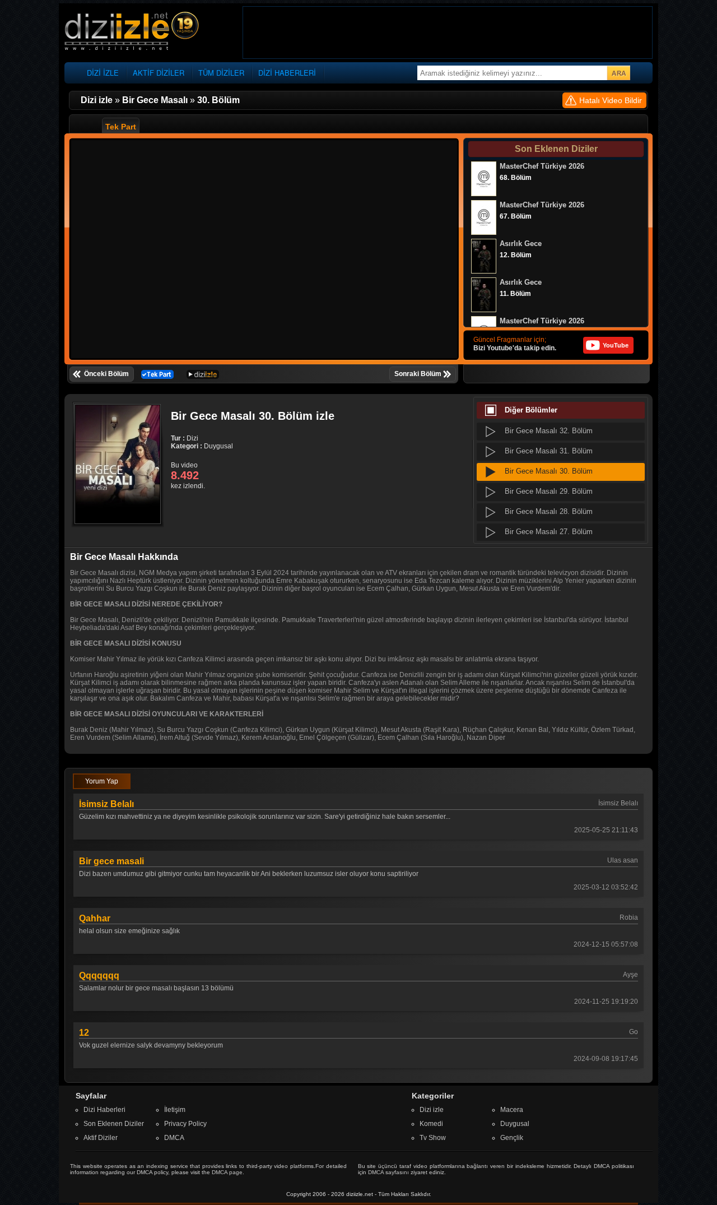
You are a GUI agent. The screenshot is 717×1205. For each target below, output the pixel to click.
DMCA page (227, 1172)
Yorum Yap (101, 781)
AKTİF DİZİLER (158, 72)
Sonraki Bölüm (417, 374)
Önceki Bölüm (106, 374)
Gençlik (511, 1138)
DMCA (174, 1138)
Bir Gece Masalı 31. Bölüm (549, 451)
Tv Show (433, 1138)
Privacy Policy (185, 1124)
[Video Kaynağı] (157, 374)
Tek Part (120, 126)
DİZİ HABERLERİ (287, 72)
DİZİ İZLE (103, 72)
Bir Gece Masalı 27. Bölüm (549, 531)
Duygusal (514, 1124)
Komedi (431, 1124)
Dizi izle (432, 1110)
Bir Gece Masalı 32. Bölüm (549, 431)
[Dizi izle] (131, 32)
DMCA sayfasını (388, 1172)
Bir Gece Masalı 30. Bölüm (549, 471)
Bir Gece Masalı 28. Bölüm (549, 511)
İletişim (174, 1110)
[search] (618, 73)
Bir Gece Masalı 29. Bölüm (549, 491)
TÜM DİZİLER (221, 72)
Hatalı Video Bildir (610, 100)
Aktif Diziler (100, 1138)
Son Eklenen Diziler (113, 1124)
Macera (511, 1110)
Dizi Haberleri (104, 1110)
